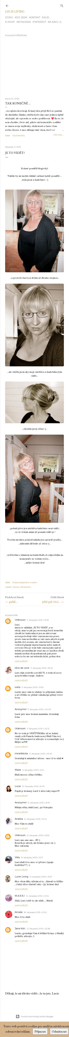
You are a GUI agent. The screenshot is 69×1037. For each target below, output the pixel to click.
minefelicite (21, 753)
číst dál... (59, 135)
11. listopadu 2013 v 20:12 (38, 728)
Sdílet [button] (7, 135)
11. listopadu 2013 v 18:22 (41, 668)
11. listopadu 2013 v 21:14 (33, 770)
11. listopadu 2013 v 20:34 (40, 753)
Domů (9, 17)
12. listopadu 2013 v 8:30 (39, 802)
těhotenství (25, 587)
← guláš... (11, 602)
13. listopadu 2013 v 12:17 (32, 857)
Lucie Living (14, 11)
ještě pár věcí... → (53, 602)
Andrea (19, 818)
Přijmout (40, 1031)
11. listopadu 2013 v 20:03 (39, 709)
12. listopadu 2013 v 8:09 (33, 786)
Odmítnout (59, 1031)
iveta (17, 687)
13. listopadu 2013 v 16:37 (41, 876)
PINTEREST (39, 22)
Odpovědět (21, 661)
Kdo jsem (21, 17)
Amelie (19, 912)
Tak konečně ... (17, 103)
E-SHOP (10, 22)
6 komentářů (19, 135)
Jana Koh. (20, 928)
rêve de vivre (22, 667)
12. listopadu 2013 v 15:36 (38, 835)
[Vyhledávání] (62, 5)
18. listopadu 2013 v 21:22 (35, 912)
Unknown (20, 619)
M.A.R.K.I (20, 895)
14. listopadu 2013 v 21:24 (37, 896)
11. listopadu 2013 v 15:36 (38, 620)
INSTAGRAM (23, 22)
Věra (17, 857)
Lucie (18, 786)
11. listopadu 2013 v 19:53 (32, 687)
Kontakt (34, 17)
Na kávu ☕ (55, 22)
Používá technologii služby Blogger (37, 1016)
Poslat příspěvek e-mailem (25, 582)
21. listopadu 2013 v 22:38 (38, 928)
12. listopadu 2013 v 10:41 (35, 819)
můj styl (15, 587)
